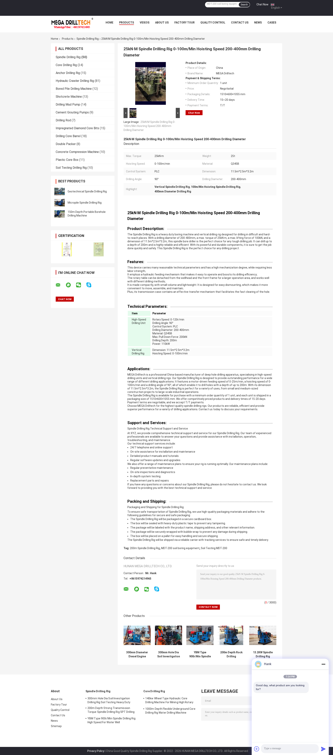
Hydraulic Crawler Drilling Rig (75, 81)
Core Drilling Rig (66, 65)
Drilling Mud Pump (68, 104)
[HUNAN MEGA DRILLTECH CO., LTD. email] (60, 285)
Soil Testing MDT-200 (214, 548)
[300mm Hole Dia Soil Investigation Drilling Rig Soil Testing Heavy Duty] (168, 635)
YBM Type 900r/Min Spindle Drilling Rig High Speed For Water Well (200, 654)
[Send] (323, 749)
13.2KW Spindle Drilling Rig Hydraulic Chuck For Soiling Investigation (262, 654)
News (258, 22)
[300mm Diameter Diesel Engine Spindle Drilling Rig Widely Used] (137, 635)
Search (244, 4)
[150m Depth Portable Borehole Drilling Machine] (59, 213)
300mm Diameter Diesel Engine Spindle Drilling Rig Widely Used (137, 654)
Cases (271, 22)
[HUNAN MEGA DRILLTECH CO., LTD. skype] (91, 285)
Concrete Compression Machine (77, 152)
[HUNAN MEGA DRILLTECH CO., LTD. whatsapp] (71, 285)
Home (109, 22)
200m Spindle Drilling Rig (145, 548)
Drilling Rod (63, 120)
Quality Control (212, 22)
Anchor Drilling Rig (68, 73)
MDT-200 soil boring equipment (180, 548)
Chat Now (262, 4)
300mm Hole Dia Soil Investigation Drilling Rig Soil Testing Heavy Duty (168, 654)
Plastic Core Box (67, 160)
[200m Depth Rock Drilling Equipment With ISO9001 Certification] (231, 635)
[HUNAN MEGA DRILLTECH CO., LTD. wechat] (81, 285)
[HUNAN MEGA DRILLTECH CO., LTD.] (72, 23)
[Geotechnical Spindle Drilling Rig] (59, 191)
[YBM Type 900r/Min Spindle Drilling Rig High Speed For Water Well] (200, 635)
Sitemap (56, 726)
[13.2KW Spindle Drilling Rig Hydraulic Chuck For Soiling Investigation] (262, 635)
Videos (144, 22)
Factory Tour (184, 22)
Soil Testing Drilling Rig (71, 167)
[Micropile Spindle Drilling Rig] (59, 202)
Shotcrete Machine (69, 96)
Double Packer (66, 144)
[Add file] (256, 749)
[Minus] (323, 664)
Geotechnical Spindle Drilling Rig (87, 191)
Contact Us (239, 22)
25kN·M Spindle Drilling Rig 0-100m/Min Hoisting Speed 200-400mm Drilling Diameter (149, 126)
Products (126, 22)
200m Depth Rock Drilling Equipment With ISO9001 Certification (231, 654)
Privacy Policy (95, 750)
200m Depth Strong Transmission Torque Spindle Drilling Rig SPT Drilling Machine (111, 710)
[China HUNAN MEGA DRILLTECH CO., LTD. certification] (67, 249)
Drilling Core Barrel (68, 136)
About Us (162, 22)
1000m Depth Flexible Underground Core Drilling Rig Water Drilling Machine (170, 710)
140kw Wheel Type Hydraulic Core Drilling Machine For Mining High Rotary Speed (169, 701)
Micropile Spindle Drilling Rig (85, 202)
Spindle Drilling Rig (88, 38)
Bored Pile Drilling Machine (74, 89)
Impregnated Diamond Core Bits (77, 128)
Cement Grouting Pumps (72, 112)
